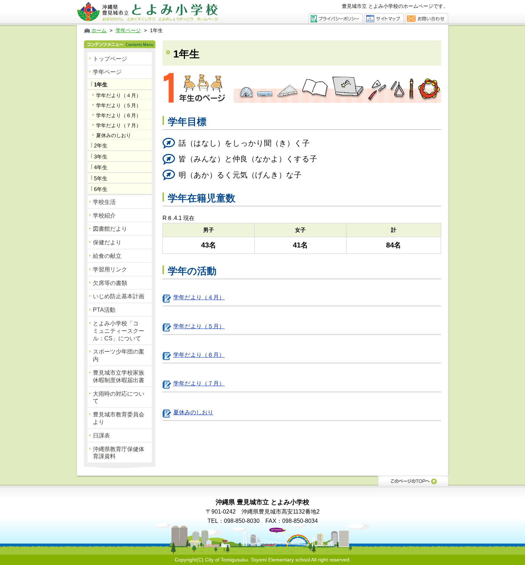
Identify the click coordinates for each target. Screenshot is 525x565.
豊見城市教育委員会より (118, 418)
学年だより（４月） (118, 95)
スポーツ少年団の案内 (118, 355)
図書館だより (110, 229)
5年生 (101, 178)
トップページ (110, 59)
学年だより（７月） (118, 125)
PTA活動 (104, 310)
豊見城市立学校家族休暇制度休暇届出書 (118, 376)
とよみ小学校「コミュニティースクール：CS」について (118, 330)
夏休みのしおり (113, 135)
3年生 (101, 157)
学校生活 (104, 202)
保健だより (107, 242)
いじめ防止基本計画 (118, 296)
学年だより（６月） (118, 115)
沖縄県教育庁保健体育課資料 (118, 453)
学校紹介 (104, 215)
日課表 (101, 435)
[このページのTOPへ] (413, 481)
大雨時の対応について (118, 397)
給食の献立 (107, 256)
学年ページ (107, 72)
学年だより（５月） (118, 105)
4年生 (101, 167)
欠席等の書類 (110, 283)
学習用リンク (110, 269)
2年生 (101, 145)
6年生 (101, 189)
